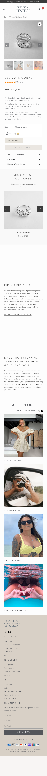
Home (6, 17)
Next (40, 45)
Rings (12, 17)
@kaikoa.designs (26, 411)
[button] (39, 9)
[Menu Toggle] (4, 9)
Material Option (8, 133)
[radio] (15, 134)
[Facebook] (42, 411)
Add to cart (23, 147)
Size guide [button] (14, 140)
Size (6, 127)
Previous (7, 45)
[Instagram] (39, 411)
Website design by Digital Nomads (23, 751)
